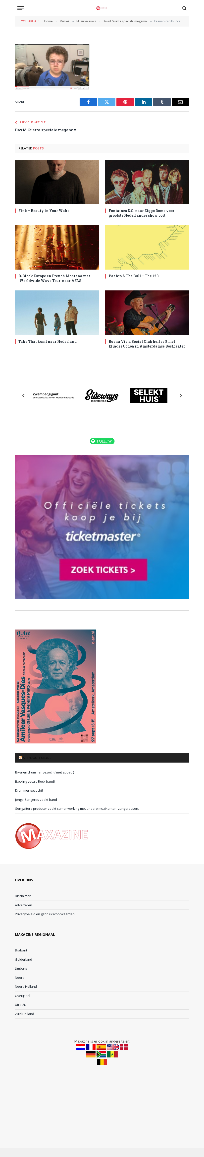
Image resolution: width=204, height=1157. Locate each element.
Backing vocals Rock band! (35, 781)
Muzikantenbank (37, 758)
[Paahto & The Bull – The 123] (147, 247)
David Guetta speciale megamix (45, 129)
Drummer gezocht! (29, 790)
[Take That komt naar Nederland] (57, 312)
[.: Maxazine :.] (102, 8)
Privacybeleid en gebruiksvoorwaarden (45, 914)
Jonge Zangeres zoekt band (36, 799)
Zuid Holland (24, 1014)
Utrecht (20, 1004)
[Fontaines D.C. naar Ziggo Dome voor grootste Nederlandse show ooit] (147, 182)
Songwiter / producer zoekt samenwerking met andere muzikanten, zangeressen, (77, 808)
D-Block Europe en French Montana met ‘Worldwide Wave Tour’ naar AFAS (54, 278)
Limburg (21, 968)
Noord (19, 977)
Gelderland (23, 959)
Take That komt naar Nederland (47, 341)
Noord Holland (26, 986)
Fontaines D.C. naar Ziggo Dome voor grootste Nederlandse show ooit (141, 213)
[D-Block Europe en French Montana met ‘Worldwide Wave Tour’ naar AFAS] (57, 247)
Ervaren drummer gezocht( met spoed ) (44, 772)
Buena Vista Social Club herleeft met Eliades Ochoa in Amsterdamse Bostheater (147, 344)
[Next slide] (181, 396)
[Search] (184, 8)
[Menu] (20, 8)
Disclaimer (23, 896)
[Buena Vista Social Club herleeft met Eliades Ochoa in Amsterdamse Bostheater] (147, 312)
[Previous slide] (24, 396)
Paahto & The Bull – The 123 (133, 276)
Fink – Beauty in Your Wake (43, 210)
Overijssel (22, 995)
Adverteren (23, 905)
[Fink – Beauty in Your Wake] (57, 182)
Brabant (21, 950)
